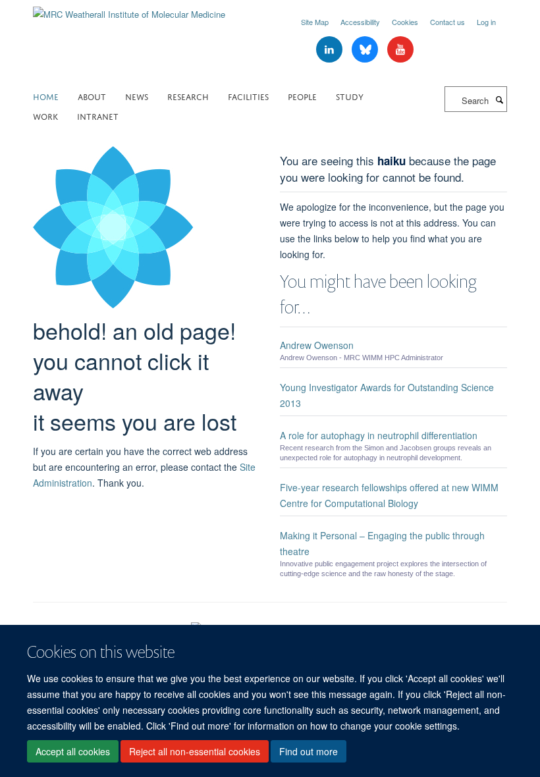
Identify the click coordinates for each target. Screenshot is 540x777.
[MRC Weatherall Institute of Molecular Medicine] (129, 9)
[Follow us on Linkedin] (330, 49)
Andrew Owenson (317, 345)
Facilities (248, 96)
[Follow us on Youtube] (400, 49)
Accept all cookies (73, 751)
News (136, 96)
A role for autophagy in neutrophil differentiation (378, 435)
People (302, 96)
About (92, 96)
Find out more (308, 751)
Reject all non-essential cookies (194, 751)
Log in (486, 21)
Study (350, 96)
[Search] (499, 99)
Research (188, 96)
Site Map (315, 21)
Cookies (405, 21)
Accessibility (360, 21)
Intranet (98, 115)
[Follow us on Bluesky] (366, 49)
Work (45, 115)
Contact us (447, 21)
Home (46, 96)
